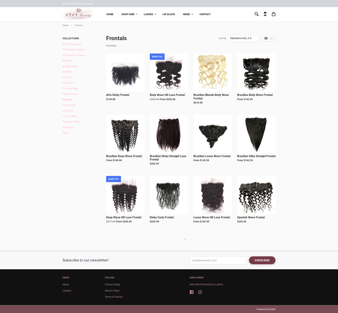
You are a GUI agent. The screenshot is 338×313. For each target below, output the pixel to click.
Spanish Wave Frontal (251, 217)
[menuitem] (110, 14)
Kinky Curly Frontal (162, 217)
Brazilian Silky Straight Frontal (256, 156)
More (186, 14)
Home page (69, 105)
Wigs (65, 132)
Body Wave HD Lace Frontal (167, 95)
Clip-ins (66, 77)
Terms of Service (114, 296)
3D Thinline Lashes (73, 49)
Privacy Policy (112, 284)
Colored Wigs (70, 88)
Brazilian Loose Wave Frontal (211, 156)
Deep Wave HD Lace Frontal (123, 217)
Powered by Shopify (266, 309)
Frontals (67, 99)
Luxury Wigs (69, 116)
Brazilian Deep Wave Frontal (124, 156)
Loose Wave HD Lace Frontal (211, 217)
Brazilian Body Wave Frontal (255, 95)
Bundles (67, 71)
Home (109, 14)
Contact (205, 14)
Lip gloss (169, 14)
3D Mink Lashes (71, 44)
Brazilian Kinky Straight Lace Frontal (168, 157)
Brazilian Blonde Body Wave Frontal (211, 96)
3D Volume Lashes (73, 55)
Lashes (148, 14)
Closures (67, 82)
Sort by (222, 38)
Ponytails (67, 127)
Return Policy (112, 290)
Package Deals (71, 121)
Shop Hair (127, 14)
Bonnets (67, 60)
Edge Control (70, 94)
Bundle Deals (70, 66)
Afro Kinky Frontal (117, 95)
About (65, 284)
